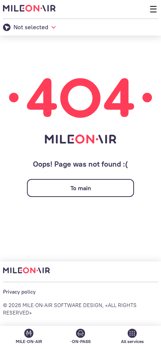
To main (80, 188)
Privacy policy (19, 292)
